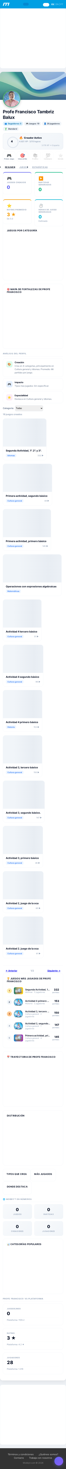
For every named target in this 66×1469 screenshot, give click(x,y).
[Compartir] (58, 1461)
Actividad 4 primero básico (22, 722)
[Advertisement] (33, 38)
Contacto (19, 1457)
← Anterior (11, 970)
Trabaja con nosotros (40, 1457)
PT (61, 4)
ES (52, 4)
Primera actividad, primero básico (26, 541)
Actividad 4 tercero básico (21, 631)
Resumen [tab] (10, 167)
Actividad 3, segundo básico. (23, 812)
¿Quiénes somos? (48, 1454)
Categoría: (8, 408)
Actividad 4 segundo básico (22, 676)
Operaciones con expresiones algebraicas (31, 586)
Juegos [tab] (23, 167)
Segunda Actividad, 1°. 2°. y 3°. (23, 450)
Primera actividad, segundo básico (27, 495)
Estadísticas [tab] (40, 167)
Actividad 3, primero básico (22, 857)
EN (57, 4)
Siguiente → (53, 970)
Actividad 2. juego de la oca (22, 948)
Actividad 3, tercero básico (22, 767)
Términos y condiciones (21, 1454)
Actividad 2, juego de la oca (22, 903)
